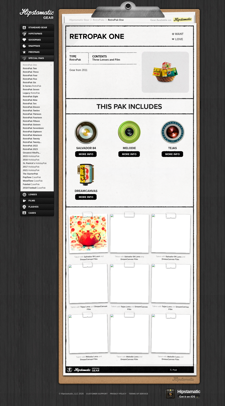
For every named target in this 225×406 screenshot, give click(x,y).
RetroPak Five (30, 79)
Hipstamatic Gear (79, 19)
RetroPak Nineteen (32, 135)
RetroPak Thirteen (32, 114)
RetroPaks (98, 19)
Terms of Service (138, 393)
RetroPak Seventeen (33, 128)
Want (179, 34)
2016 (31, 160)
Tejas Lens (85, 306)
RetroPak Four (30, 75)
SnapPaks (34, 46)
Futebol (31, 184)
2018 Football (34, 188)
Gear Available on (160, 20)
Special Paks (36, 58)
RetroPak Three (31, 72)
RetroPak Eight (30, 96)
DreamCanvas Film (89, 259)
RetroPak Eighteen (32, 131)
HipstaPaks (35, 33)
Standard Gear (37, 27)
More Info (86, 154)
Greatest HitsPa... (31, 153)
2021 (31, 170)
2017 (31, 167)
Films (31, 200)
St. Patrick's (35, 163)
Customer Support (97, 393)
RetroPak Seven (31, 89)
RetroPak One (30, 65)
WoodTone (33, 181)
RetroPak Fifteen (31, 121)
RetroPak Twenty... (32, 142)
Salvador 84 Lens (92, 256)
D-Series (32, 86)
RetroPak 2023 (30, 149)
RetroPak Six (29, 82)
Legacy (31, 93)
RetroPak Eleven (31, 107)
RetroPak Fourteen (32, 117)
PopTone (32, 177)
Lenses (32, 194)
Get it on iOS (188, 396)
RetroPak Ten (29, 103)
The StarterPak (30, 174)
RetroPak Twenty (31, 138)
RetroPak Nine (30, 100)
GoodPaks (34, 39)
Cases (32, 213)
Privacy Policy (118, 393)
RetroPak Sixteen (31, 124)
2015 (31, 156)
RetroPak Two (30, 68)
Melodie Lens (92, 356)
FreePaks (34, 52)
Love (179, 39)
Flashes (33, 206)
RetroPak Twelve (31, 110)
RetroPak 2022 (30, 146)
